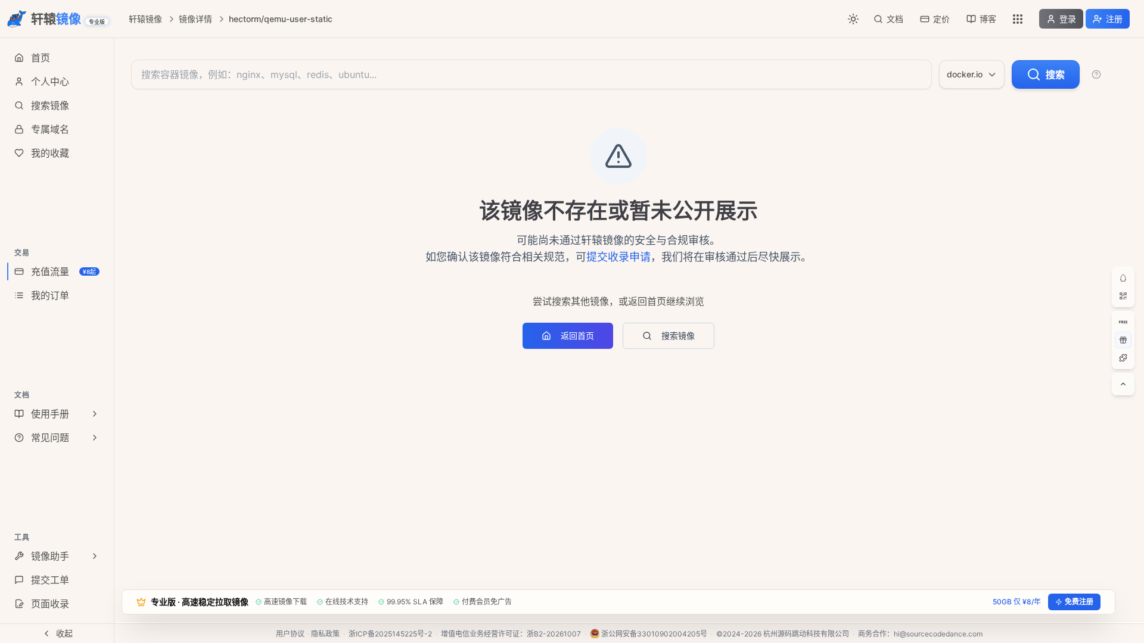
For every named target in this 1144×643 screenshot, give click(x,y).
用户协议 (290, 633)
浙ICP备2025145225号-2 (390, 633)
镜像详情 (195, 19)
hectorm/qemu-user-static (280, 19)
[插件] (1123, 357)
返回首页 (577, 335)
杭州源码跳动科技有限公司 (806, 633)
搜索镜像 (678, 335)
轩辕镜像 (145, 19)
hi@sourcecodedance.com (938, 633)
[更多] (1018, 19)
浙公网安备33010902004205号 (654, 633)
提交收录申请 (618, 257)
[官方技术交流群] (1123, 278)
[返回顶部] (1123, 384)
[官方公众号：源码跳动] (1123, 296)
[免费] (1123, 322)
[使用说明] (1096, 74)
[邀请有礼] (1123, 340)
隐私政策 (325, 633)
